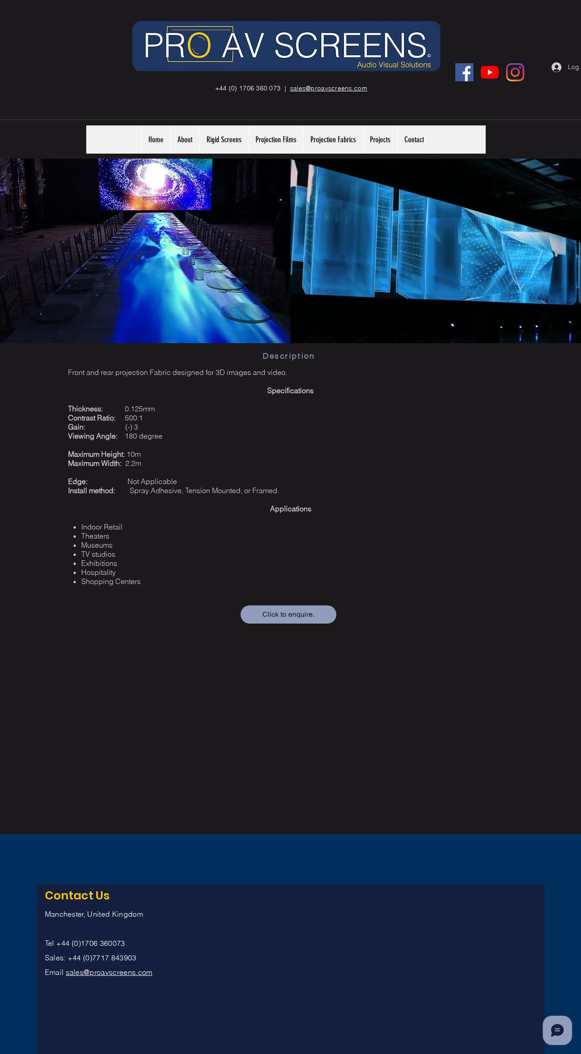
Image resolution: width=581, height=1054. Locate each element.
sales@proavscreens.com (109, 972)
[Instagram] (515, 72)
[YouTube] (490, 72)
